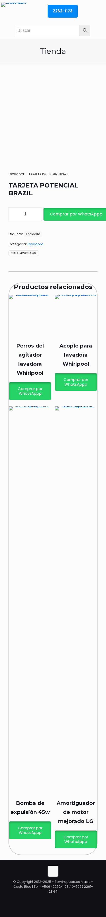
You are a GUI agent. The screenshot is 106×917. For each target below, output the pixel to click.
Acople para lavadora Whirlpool (75, 355)
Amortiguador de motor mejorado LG (76, 812)
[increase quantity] (36, 214)
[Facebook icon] (53, 898)
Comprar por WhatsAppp (30, 391)
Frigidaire (33, 234)
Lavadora (16, 174)
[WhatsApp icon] (48, 898)
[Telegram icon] (58, 898)
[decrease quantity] (14, 214)
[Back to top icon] (53, 871)
